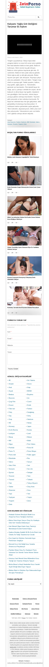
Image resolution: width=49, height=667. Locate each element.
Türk (10, 483)
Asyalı (11, 391)
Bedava (11, 394)
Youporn (20, 124)
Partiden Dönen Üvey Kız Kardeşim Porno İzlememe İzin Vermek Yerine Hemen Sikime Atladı (23, 552)
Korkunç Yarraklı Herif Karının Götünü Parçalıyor (23, 307)
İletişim (36, 614)
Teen (28, 476)
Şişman (11, 472)
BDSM (29, 391)
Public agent (31, 455)
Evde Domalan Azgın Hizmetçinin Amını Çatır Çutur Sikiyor (23, 188)
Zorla (25, 124)
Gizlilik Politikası (16, 614)
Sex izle (30, 469)
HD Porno (25, 609)
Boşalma (30, 394)
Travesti (11, 479)
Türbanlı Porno (27, 604)
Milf (28, 122)
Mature (29, 437)
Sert (28, 465)
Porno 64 (30, 448)
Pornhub (11, 448)
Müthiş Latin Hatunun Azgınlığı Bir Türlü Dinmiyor (23, 157)
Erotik (29, 405)
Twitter (11, 487)
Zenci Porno (35, 609)
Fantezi (18, 122)
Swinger (29, 472)
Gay (10, 416)
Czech (29, 401)
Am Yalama (31, 380)
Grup (10, 419)
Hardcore (23, 122)
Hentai (29, 423)
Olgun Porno (14, 609)
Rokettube (32, 122)
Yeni (28, 494)
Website (10, 345)
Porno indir (12, 455)
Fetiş (10, 412)
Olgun (11, 444)
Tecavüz (15, 124)
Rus (28, 458)
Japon (29, 426)
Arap (28, 387)
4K (10, 380)
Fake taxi (12, 409)
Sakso (37, 122)
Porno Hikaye (31, 451)
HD (10, 423)
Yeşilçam (12, 497)
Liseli (29, 433)
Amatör (11, 384)
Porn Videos (31, 444)
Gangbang (30, 412)
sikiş (12, 651)
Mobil (29, 440)
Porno (37, 604)
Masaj (11, 437)
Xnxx (29, 490)
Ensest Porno (14, 604)
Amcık (29, 384)
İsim (8, 332)
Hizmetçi (12, 426)
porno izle (13, 647)
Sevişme (9, 124)
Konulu (29, 430)
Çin (28, 398)
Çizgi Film (12, 401)
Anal (8, 122)
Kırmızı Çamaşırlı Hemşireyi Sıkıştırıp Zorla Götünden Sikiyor (21, 278)
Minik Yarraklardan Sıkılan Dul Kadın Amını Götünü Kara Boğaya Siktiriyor (23, 218)
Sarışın (29, 462)
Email (9, 338)
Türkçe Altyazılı (32, 483)
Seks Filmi (12, 465)
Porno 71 (12, 451)
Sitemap (27, 614)
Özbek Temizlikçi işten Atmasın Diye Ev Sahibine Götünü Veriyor (23, 248)
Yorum (9, 352)
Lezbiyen (12, 433)
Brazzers (13, 122)
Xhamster (12, 490)
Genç (29, 416)
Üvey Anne (30, 487)
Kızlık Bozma (13, 430)
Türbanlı (30, 479)
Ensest (11, 405)
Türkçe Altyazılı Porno (30, 599)
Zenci (29, 501)
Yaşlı (10, 494)
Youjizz (29, 497)
